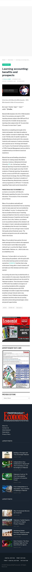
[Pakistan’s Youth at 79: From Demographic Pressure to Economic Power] (7, 476)
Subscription (5, 432)
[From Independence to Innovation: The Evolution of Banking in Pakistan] (7, 489)
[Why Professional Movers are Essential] (7, 513)
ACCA (4, 307)
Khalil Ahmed (7, 79)
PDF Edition (24, 560)
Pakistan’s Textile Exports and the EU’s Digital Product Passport (22, 522)
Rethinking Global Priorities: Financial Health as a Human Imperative (21, 532)
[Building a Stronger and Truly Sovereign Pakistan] (7, 455)
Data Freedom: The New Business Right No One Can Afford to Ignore (21, 543)
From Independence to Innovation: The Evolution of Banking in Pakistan (21, 488)
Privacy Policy (6, 434)
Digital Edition (10, 558)
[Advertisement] (16, 37)
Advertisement (6, 430)
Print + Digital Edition (11, 560)
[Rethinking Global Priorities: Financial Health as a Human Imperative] (7, 532)
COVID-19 (12, 263)
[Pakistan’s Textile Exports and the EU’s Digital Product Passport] (7, 522)
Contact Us (5, 428)
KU (9, 164)
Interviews (6, 64)
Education (19, 307)
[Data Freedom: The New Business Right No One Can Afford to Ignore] (7, 543)
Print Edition (21, 558)
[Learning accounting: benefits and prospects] (16, 90)
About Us (5, 425)
